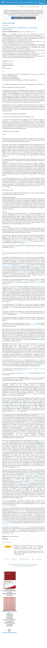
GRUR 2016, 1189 (29, 421)
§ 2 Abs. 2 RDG (25, 483)
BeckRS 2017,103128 (34, 282)
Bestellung (21, 6)
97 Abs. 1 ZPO (23, 511)
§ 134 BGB (24, 281)
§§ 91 (18, 511)
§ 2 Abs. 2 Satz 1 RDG (33, 377)
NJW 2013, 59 (16, 404)
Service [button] (35, 2)
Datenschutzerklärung (30, 18)
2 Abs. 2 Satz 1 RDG (33, 474)
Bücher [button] (21, 2)
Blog (7, 2)
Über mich (6, 559)
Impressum (14, 559)
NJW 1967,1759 (29, 393)
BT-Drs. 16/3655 (29, 404)
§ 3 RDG (17, 181)
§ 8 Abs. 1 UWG (32, 323)
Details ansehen (19, 18)
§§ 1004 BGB (19, 239)
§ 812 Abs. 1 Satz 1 (34, 266)
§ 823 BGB (22, 360)
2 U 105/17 (33, 31)
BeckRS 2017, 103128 (7, 266)
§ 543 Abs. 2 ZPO (24, 527)
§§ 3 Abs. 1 (25, 474)
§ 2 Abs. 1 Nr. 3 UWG (36, 324)
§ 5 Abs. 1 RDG (16, 411)
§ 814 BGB (11, 307)
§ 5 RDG (25, 427)
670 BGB (8, 505)
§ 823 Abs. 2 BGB (32, 368)
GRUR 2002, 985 (33, 481)
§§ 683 (15, 313)
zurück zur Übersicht (7, 542)
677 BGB (19, 313)
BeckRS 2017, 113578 (22, 264)
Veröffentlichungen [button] (13, 2)
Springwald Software (29, 566)
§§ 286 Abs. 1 (5, 314)
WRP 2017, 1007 (6, 264)
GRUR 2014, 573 (39, 338)
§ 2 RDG (36, 392)
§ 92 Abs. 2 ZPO (6, 522)
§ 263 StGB (37, 239)
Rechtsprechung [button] (28, 2)
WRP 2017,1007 (20, 272)
